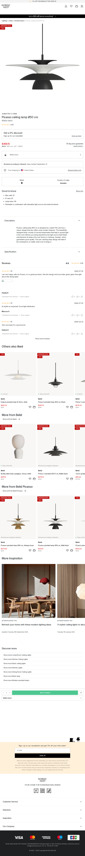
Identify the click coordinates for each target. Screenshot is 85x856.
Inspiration (7, 818)
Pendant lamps (19, 21)
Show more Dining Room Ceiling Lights (18, 672)
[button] (8, 125)
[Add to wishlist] (30, 407)
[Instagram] (42, 790)
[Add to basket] (34, 407)
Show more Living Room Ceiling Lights (17, 655)
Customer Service (10, 802)
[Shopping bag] (76, 6)
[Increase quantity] (9, 692)
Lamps (10, 21)
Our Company (8, 826)
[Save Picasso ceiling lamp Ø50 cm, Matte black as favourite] (81, 692)
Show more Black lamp (12, 676)
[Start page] (6, 6)
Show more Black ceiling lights (15, 663)
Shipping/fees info (74, 170)
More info (79, 191)
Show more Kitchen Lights (13, 668)
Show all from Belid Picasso (13, 491)
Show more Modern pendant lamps (16, 680)
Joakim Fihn (6, 114)
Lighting (4, 21)
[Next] (81, 66)
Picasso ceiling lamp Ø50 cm (34, 21)
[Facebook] (36, 790)
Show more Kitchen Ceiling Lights (16, 659)
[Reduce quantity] (3, 692)
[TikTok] (49, 790)
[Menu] (82, 6)
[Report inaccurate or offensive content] (81, 296)
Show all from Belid (10, 419)
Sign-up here (76, 136)
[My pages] (66, 6)
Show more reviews (42, 339)
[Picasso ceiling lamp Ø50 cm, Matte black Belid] (42, 66)
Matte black (7, 698)
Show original (24, 296)
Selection (7, 810)
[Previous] (4, 66)
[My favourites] (71, 6)
